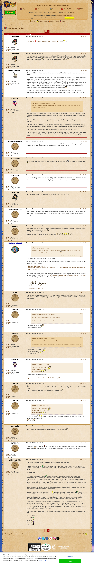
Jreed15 (15, 293)
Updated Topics (42, 21)
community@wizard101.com (36, 288)
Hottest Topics (54, 21)
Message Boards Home (12, 25)
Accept (70, 561)
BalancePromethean (15, 141)
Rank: (8, 47)
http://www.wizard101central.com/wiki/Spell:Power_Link (43, 378)
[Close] (91, 558)
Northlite (15, 98)
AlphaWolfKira (15, 460)
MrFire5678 (15, 443)
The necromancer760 (15, 209)
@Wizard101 (55, 12)
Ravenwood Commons (29, 25)
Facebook (72, 12)
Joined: (8, 49)
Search (33, 21)
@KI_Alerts (64, 12)
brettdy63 (15, 426)
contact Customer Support (63, 15)
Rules (63, 21)
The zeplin (15, 37)
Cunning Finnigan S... (15, 70)
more (81, 102)
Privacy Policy (43, 560)
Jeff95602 (15, 175)
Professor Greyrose (15, 243)
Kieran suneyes (15, 158)
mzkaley (15, 226)
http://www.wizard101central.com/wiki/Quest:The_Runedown (68, 275)
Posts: (8, 50)
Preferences (70, 556)
